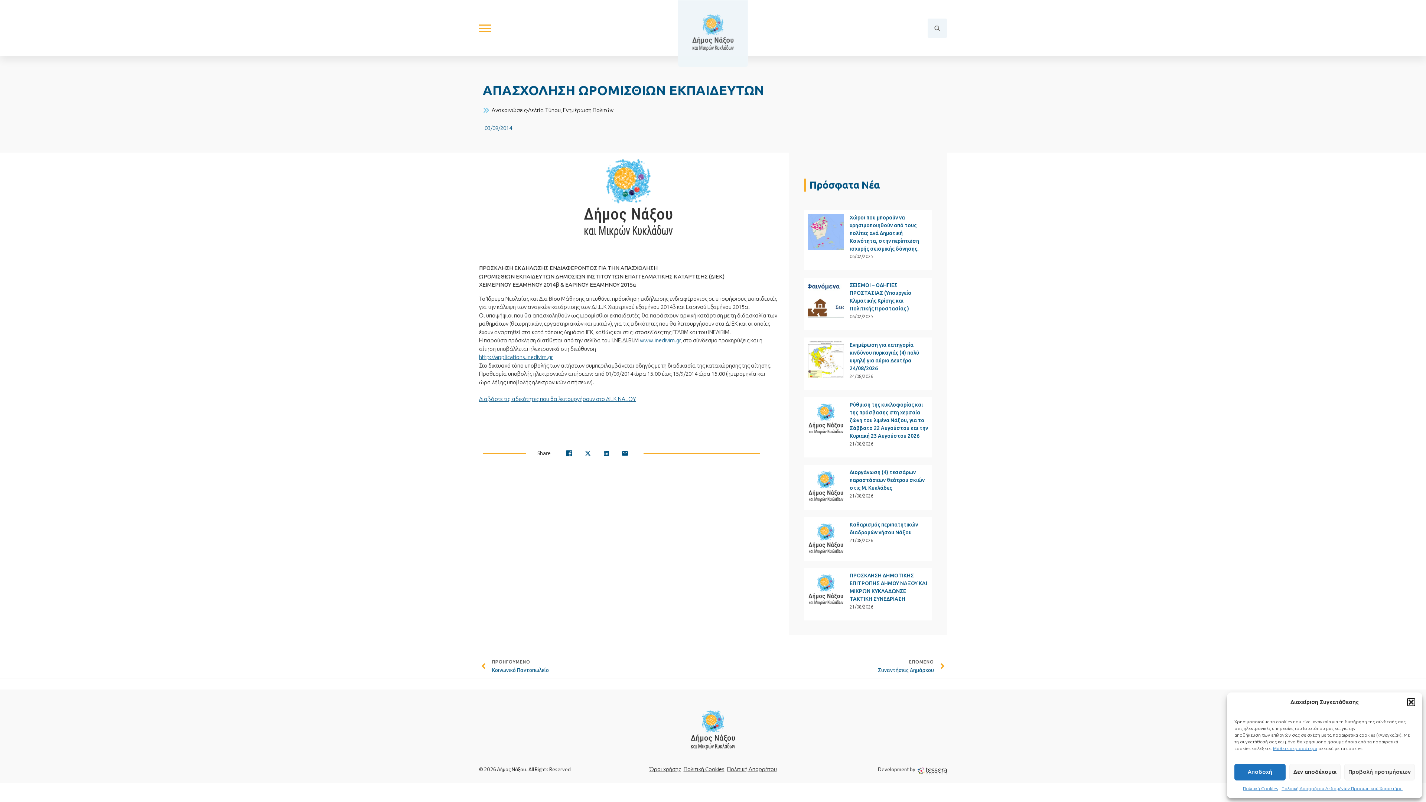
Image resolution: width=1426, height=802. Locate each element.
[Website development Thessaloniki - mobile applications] (932, 770)
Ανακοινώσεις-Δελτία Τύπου (526, 110)
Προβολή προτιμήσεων (1379, 772)
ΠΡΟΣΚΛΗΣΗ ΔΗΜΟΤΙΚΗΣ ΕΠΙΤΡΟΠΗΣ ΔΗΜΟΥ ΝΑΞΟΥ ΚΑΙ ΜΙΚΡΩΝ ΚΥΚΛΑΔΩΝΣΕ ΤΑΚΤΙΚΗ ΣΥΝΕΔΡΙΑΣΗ (888, 587)
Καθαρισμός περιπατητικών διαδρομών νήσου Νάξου (884, 528)
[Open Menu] (485, 28)
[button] (1411, 702)
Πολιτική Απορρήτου (752, 769)
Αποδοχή (1260, 772)
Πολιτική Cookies (1260, 788)
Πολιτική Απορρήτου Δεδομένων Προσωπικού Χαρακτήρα (1342, 788)
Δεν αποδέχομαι (1315, 772)
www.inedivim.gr (660, 340)
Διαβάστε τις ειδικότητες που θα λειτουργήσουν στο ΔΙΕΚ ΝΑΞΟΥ (557, 399)
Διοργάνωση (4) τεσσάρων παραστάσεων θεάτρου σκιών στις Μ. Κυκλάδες (887, 480)
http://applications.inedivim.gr (516, 357)
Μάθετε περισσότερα (1295, 748)
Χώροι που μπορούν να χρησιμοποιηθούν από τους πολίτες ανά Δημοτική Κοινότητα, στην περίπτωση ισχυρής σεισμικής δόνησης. (884, 233)
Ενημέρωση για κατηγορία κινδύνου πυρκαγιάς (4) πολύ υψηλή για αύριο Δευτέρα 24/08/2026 (884, 356)
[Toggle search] (937, 28)
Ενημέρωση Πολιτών (588, 110)
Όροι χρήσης (665, 769)
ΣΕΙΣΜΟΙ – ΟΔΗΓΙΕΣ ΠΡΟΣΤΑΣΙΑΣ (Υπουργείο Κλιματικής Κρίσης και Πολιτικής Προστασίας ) (880, 297)
